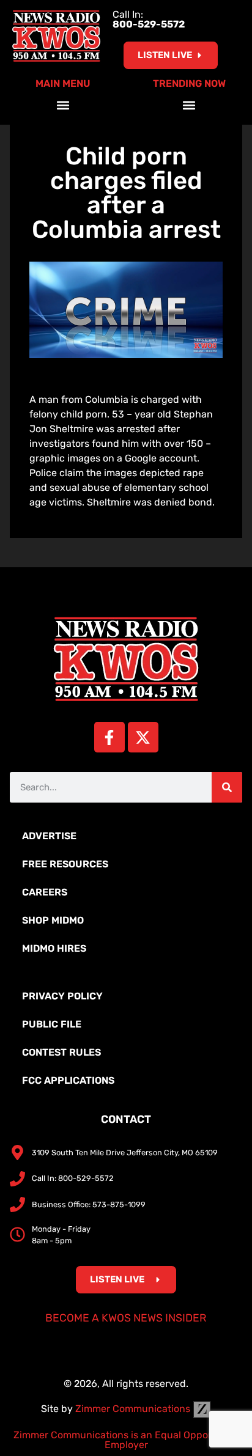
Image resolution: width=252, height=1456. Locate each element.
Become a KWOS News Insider (126, 1318)
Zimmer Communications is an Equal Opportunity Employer (126, 1439)
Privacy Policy (62, 996)
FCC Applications (68, 1080)
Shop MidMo (53, 920)
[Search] (227, 787)
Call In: (149, 19)
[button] (63, 105)
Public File (51, 1024)
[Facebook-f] (109, 737)
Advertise (49, 836)
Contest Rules (61, 1052)
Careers (44, 892)
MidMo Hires (54, 948)
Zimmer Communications (134, 1408)
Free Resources (65, 864)
